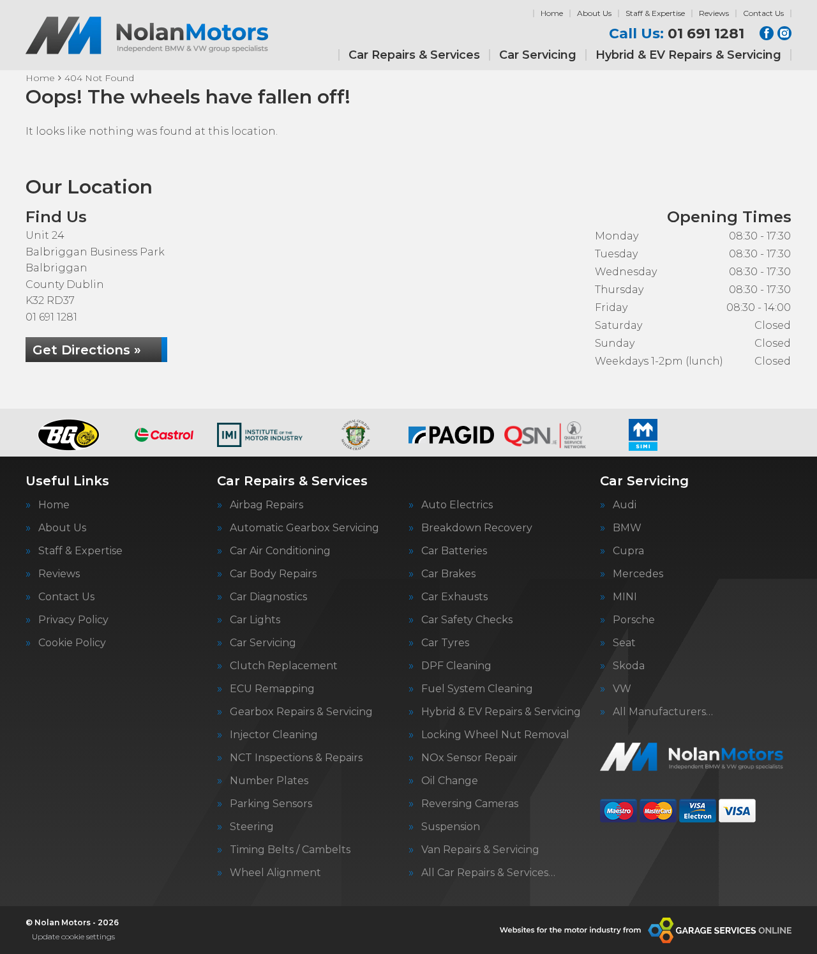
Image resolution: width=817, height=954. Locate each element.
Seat (624, 643)
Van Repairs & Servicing (480, 850)
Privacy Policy (73, 620)
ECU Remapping (272, 689)
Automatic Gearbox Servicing (304, 528)
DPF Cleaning (456, 666)
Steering (252, 827)
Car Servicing (537, 55)
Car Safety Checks (467, 620)
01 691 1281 (676, 34)
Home (552, 13)
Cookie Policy (72, 643)
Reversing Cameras (469, 804)
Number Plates (269, 781)
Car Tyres (445, 643)
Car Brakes (448, 574)
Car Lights (255, 620)
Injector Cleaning (274, 735)
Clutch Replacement (284, 666)
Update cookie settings (73, 936)
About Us (594, 13)
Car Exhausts (454, 597)
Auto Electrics (457, 505)
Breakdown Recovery (476, 528)
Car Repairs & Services (414, 55)
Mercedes (638, 574)
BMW (627, 528)
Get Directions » (87, 350)
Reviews (714, 13)
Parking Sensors (271, 804)
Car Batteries (454, 551)
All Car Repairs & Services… (488, 873)
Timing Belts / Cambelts (290, 850)
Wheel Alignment (275, 873)
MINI (625, 597)
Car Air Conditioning (280, 551)
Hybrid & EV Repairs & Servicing (688, 55)
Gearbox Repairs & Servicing (301, 712)
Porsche (634, 620)
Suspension (450, 827)
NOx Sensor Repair (469, 758)
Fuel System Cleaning (477, 689)
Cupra (628, 551)
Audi (624, 505)
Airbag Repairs (266, 505)
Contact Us (763, 13)
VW (622, 689)
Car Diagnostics (268, 597)
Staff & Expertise (655, 13)
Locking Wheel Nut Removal (495, 735)
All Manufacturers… (663, 712)
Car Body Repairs (273, 574)
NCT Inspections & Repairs (296, 758)
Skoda (629, 666)
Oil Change (449, 781)
